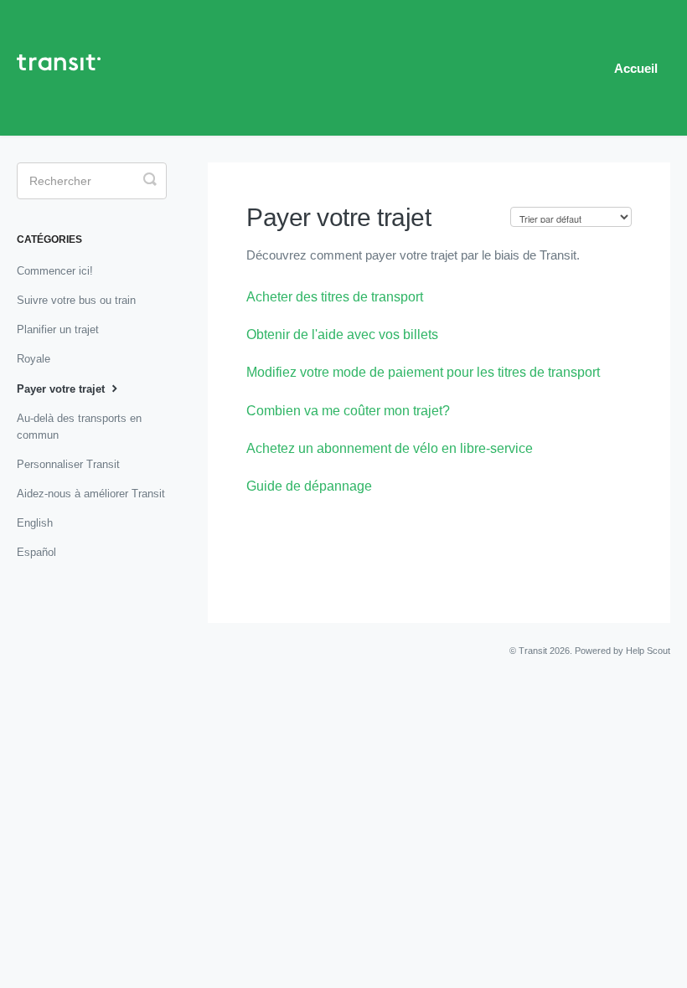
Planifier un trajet (58, 329)
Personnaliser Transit (68, 464)
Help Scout (648, 651)
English (35, 523)
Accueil (636, 68)
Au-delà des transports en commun (79, 426)
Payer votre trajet (62, 389)
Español (36, 552)
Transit (533, 651)
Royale (33, 358)
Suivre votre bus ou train (76, 300)
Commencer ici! (55, 271)
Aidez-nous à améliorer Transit (91, 493)
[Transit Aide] (67, 68)
